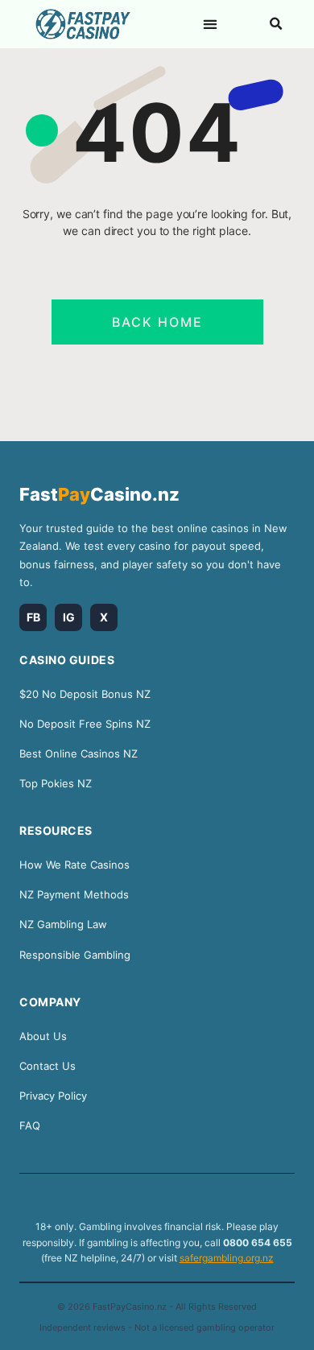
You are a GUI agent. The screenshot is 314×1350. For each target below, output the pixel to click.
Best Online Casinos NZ (78, 753)
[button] (210, 24)
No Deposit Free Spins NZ (85, 723)
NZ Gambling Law (63, 924)
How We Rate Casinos (74, 864)
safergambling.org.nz (227, 1258)
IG (69, 617)
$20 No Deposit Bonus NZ (85, 693)
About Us (43, 1036)
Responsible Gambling (74, 954)
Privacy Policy (53, 1095)
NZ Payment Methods (74, 894)
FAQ (29, 1125)
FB (33, 617)
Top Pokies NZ (55, 783)
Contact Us (47, 1065)
